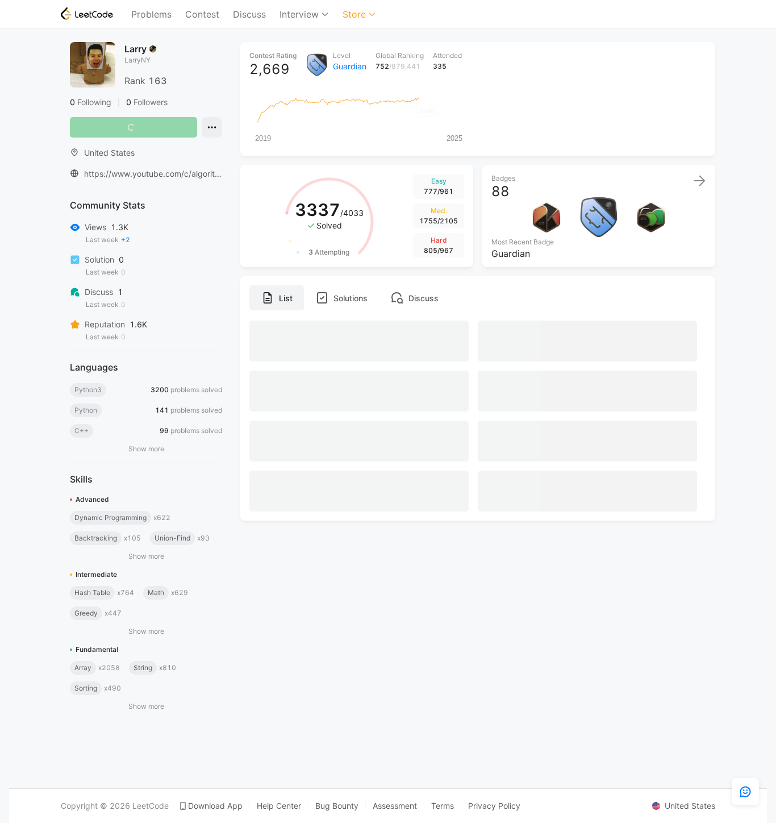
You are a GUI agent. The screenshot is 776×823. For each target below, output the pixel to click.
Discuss (249, 14)
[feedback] (745, 791)
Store (354, 14)
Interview (299, 14)
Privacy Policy (494, 806)
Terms (442, 806)
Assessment (395, 806)
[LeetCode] (87, 13)
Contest (202, 14)
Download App (215, 806)
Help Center (279, 806)
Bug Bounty (336, 806)
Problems (151, 14)
